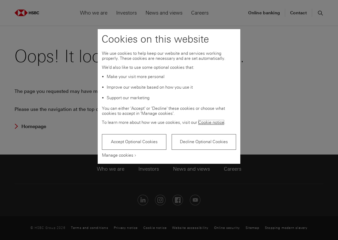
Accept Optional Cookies (134, 141)
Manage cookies (117, 155)
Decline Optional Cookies (204, 141)
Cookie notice (211, 122)
